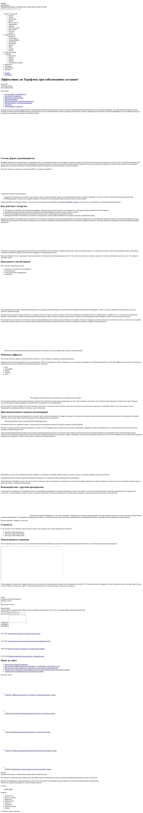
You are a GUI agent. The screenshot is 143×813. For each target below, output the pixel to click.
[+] (4, 602)
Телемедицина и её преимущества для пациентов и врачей (24, 671)
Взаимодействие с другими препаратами (18, 103)
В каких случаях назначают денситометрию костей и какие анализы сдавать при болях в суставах (37, 670)
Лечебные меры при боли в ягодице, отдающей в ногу (26, 656)
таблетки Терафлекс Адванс (68, 202)
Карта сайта (9, 789)
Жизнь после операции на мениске (16, 664)
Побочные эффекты (11, 99)
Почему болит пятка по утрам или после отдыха (24, 633)
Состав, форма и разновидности (15, 94)
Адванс (7, 197)
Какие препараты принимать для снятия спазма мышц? (26, 649)
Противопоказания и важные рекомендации (19, 101)
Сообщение (4, 622)
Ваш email (4, 614)
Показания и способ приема (14, 98)
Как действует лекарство (13, 96)
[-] (2, 602)
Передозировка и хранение (14, 106)
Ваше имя (4, 612)
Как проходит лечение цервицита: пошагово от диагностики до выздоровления (31, 668)
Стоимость (8, 105)
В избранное (5, 5)
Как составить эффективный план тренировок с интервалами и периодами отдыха (32, 666)
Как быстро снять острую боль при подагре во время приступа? (29, 641)
